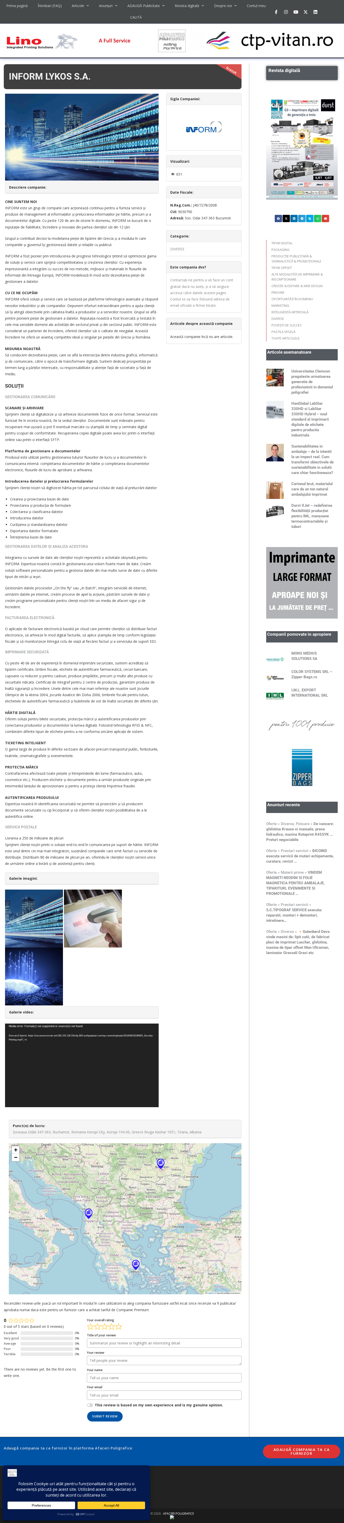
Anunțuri (106, 5)
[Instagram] (286, 12)
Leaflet (210, 1293)
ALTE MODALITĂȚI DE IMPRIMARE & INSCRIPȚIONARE (297, 277)
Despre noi (223, 5)
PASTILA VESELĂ (283, 331)
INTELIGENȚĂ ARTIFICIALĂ (289, 312)
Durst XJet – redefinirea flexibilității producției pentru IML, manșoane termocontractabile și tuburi (311, 516)
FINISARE (278, 292)
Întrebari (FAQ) (50, 5)
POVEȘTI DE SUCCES (286, 325)
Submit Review (105, 1416)
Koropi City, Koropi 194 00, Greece (115, 1132)
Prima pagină (17, 5)
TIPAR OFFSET (281, 267)
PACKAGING (280, 249)
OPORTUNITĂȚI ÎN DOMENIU (292, 299)
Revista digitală (187, 5)
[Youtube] (295, 12)
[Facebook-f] (276, 12)
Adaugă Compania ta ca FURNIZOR (301, 1451)
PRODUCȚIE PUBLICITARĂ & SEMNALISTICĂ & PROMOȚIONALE (296, 258)
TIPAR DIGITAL (281, 243)
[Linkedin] (315, 12)
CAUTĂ (136, 17)
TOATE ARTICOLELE (285, 338)
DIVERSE (177, 249)
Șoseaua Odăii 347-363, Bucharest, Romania (49, 1132)
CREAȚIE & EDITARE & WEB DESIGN (297, 286)
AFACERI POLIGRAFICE (178, 1513)
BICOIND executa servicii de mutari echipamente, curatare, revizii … (300, 856)
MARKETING (280, 305)
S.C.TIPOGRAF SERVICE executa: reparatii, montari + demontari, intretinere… (294, 915)
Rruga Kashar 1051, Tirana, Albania (172, 1132)
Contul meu (256, 5)
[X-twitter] (305, 12)
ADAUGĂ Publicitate (143, 5)
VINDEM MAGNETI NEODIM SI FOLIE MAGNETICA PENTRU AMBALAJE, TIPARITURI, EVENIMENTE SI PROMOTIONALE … (295, 883)
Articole (78, 5)
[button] (160, 1163)
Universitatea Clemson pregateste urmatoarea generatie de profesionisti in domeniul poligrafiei (312, 382)
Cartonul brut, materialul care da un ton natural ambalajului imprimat (312, 489)
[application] (82, 1065)
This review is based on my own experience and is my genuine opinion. (159, 1405)
